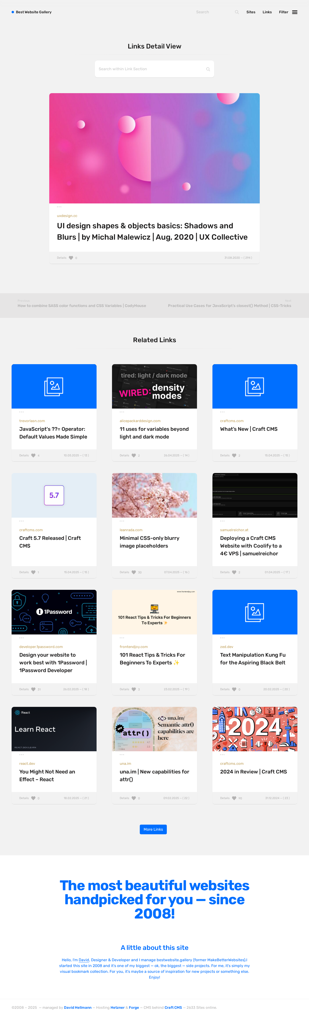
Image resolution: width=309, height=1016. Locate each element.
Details (154, 257)
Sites (250, 12)
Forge (134, 1007)
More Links (153, 829)
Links (267, 12)
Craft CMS (173, 1007)
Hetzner (118, 1007)
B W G (34, 12)
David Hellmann (77, 1007)
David (84, 960)
